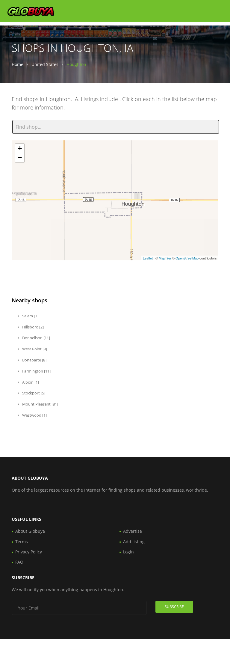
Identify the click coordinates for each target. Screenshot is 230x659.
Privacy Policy (28, 552)
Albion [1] (30, 382)
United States (44, 64)
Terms (21, 541)
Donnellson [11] (35, 337)
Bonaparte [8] (33, 360)
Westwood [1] (34, 415)
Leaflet (148, 258)
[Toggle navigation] (214, 13)
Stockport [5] (33, 393)
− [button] (20, 157)
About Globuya (30, 531)
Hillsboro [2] (32, 327)
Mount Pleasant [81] (39, 404)
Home (17, 64)
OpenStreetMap (187, 258)
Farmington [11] (36, 371)
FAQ (19, 562)
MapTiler (165, 258)
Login (128, 552)
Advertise (132, 531)
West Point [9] (34, 349)
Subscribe (174, 606)
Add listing (134, 541)
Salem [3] (29, 316)
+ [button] (20, 148)
